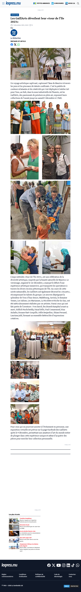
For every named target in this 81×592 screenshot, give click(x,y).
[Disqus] (40, 481)
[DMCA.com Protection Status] (71, 586)
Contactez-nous (72, 575)
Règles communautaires (7, 575)
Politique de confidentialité (40, 575)
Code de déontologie (58, 575)
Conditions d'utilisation (23, 575)
